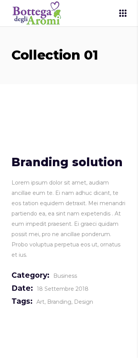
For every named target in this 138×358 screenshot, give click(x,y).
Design (83, 301)
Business (65, 275)
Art (40, 301)
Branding (59, 301)
